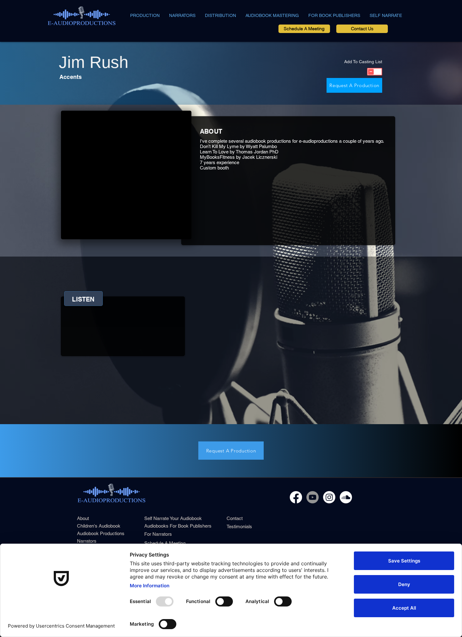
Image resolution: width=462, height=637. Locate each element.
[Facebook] (296, 497)
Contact (235, 518)
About (83, 518)
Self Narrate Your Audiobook (173, 518)
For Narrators (158, 534)
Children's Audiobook (98, 526)
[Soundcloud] (346, 497)
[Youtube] (312, 497)
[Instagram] (329, 497)
